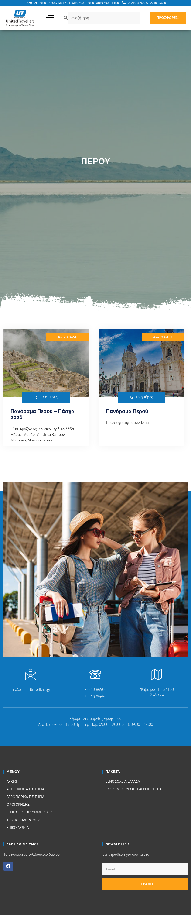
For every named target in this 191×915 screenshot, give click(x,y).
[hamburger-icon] (49, 17)
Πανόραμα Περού (127, 411)
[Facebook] (8, 866)
